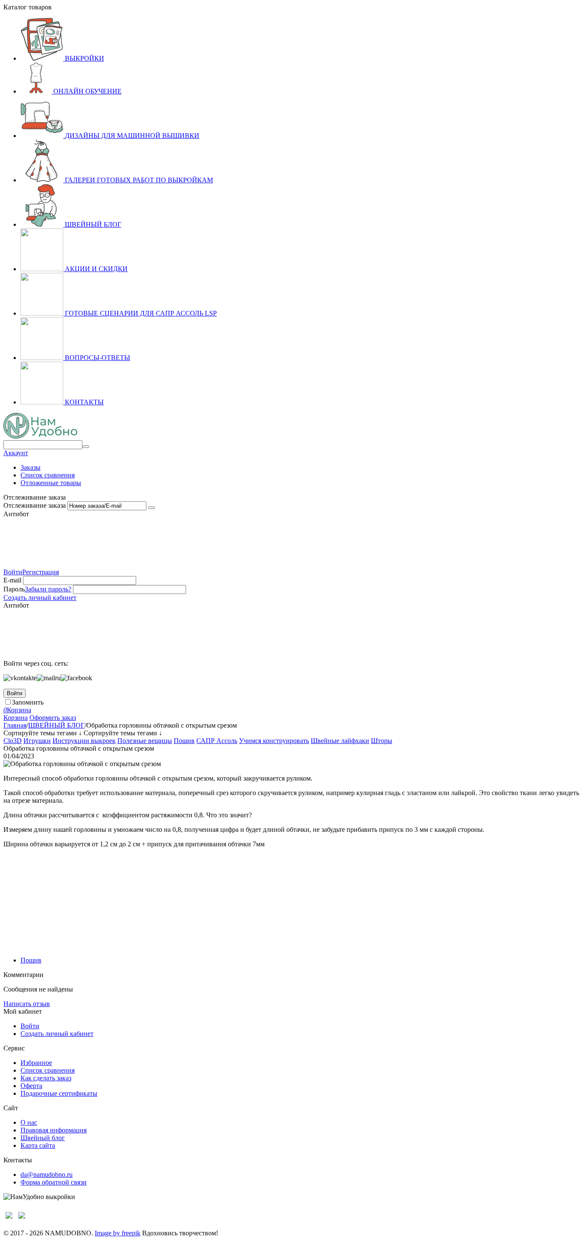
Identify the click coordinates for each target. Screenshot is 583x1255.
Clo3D (12, 740)
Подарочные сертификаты (58, 1093)
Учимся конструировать (274, 740)
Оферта (31, 1085)
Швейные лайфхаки (340, 740)
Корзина (15, 717)
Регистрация (40, 572)
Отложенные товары (50, 482)
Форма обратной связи (53, 1182)
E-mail (12, 580)
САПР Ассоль (216, 740)
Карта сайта (37, 1145)
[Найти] (85, 446)
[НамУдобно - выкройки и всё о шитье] (40, 436)
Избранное (36, 1062)
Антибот (16, 514)
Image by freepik (117, 1233)
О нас (28, 1122)
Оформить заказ (52, 717)
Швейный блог (42, 1137)
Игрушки (37, 740)
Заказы (30, 467)
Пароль (14, 589)
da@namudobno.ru (46, 1174)
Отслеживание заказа (34, 505)
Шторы (381, 740)
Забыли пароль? (48, 589)
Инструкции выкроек (84, 740)
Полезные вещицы (144, 740)
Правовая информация (53, 1130)
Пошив (184, 740)
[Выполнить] (151, 507)
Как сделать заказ (45, 1078)
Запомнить (28, 702)
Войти (12, 572)
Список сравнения (47, 475)
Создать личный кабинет (39, 597)
